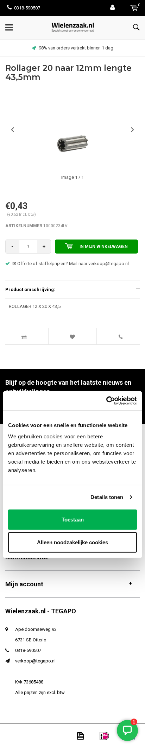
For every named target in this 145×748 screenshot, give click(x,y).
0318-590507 (27, 8)
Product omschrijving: (30, 289)
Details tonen (106, 497)
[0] (134, 8)
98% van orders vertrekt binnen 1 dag (76, 47)
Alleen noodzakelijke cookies (72, 542)
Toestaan (73, 519)
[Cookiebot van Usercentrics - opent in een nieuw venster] (106, 400)
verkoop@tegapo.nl (35, 660)
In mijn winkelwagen (104, 246)
